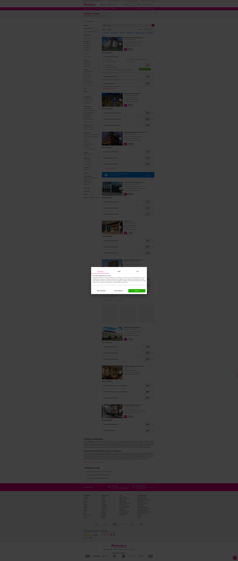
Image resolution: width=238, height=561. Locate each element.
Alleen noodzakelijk (101, 290)
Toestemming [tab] (100, 271)
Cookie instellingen (118, 290)
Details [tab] (119, 271)
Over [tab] (138, 271)
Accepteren (136, 290)
